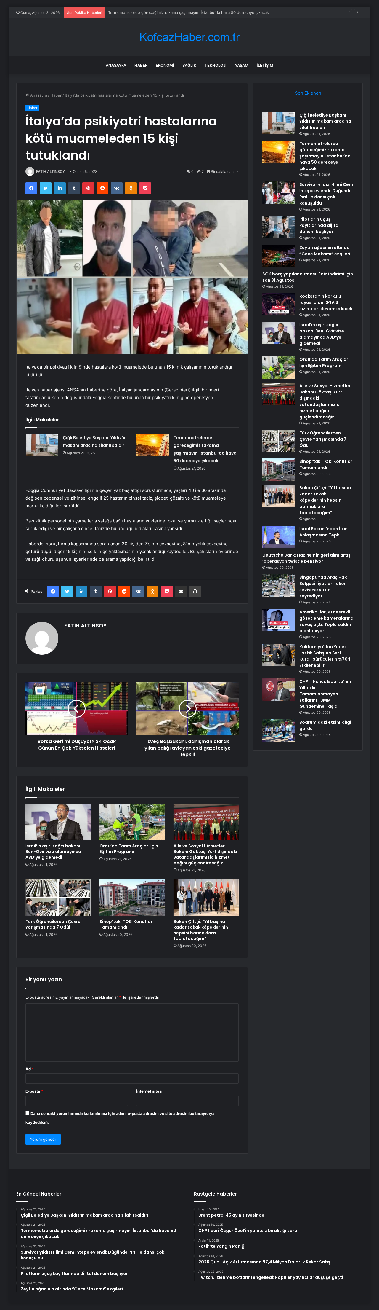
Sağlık (189, 65)
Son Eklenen (308, 93)
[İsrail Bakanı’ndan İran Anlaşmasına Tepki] (278, 537)
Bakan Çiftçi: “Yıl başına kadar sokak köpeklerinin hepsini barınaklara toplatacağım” (201, 930)
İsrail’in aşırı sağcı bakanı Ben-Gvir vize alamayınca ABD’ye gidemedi (53, 851)
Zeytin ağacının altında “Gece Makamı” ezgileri (324, 251)
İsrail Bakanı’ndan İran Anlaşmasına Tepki (323, 532)
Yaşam (241, 65)
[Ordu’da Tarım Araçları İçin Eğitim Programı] (132, 822)
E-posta (34, 1091)
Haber (140, 65)
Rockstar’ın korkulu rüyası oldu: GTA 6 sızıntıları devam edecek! (326, 302)
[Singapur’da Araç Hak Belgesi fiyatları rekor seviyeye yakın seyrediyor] (278, 585)
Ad (29, 1069)
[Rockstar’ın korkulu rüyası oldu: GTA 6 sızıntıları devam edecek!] (278, 304)
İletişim (265, 65)
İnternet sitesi (149, 1091)
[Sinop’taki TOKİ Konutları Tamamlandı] (132, 897)
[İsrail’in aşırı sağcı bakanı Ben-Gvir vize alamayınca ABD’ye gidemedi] (58, 822)
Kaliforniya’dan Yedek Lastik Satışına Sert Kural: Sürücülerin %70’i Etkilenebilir (324, 656)
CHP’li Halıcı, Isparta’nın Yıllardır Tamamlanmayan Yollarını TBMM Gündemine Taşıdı (325, 693)
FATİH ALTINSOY (50, 171)
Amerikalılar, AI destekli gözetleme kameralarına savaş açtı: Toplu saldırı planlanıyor (326, 621)
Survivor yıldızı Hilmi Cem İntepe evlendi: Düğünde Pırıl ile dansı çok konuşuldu (326, 193)
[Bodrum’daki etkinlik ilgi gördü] (278, 730)
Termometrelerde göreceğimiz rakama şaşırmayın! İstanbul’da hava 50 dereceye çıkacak (325, 156)
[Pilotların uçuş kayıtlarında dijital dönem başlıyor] (278, 227)
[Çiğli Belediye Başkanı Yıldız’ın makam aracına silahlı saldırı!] (42, 445)
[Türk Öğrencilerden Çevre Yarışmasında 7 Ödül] (58, 897)
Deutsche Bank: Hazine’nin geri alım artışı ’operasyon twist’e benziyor (307, 558)
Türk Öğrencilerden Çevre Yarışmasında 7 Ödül (53, 924)
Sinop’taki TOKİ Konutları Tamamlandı (126, 924)
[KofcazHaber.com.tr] (189, 37)
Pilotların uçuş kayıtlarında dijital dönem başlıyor (319, 225)
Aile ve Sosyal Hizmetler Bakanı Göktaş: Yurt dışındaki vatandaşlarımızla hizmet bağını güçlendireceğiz (205, 854)
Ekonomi (165, 65)
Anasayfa (116, 65)
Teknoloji (216, 65)
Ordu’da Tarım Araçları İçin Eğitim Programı (128, 849)
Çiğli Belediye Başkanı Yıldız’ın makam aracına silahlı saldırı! (325, 121)
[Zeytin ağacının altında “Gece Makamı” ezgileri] (278, 256)
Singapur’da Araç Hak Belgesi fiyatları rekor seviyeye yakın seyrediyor (323, 586)
